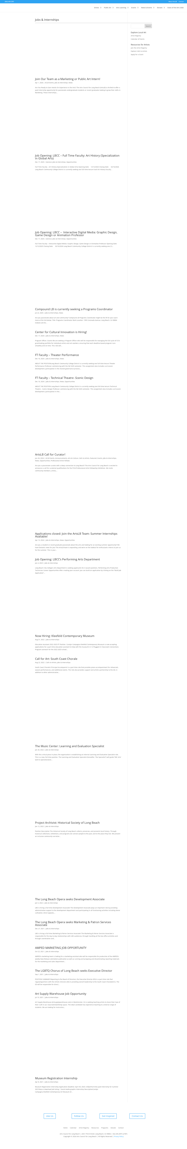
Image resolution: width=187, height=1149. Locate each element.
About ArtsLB (172, 1)
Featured (93, 458)
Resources (95, 1128)
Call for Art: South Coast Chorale (56, 659)
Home (65, 1128)
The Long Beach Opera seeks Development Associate (70, 899)
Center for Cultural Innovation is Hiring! (61, 332)
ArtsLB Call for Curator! (50, 454)
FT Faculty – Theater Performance (57, 355)
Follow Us (79, 1116)
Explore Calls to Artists (139, 51)
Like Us (49, 1116)
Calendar (73, 1128)
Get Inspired (108, 1116)
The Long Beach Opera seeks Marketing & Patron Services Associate (73, 923)
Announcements (61, 458)
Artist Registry (136, 36)
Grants (133, 8)
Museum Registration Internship (56, 1078)
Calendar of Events (137, 39)
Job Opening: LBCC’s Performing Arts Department (67, 559)
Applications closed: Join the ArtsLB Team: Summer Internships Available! (76, 535)
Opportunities (71, 162)
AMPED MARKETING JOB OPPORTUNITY (60, 948)
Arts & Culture (73, 458)
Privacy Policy (119, 1136)
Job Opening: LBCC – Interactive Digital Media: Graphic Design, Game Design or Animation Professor (76, 233)
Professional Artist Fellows (60, 461)
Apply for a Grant (137, 54)
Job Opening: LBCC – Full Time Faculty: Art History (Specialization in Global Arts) (77, 157)
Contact (181, 1)
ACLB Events (49, 83)
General (49, 162)
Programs (104, 1128)
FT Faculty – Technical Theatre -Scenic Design (64, 378)
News (71, 83)
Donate (159, 8)
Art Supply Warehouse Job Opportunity (60, 994)
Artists (96, 8)
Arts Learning (121, 8)
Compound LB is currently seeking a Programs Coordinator (74, 309)
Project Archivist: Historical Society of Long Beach (67, 823)
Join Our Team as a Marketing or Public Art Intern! (67, 79)
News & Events (146, 8)
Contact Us (137, 1116)
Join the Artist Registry (139, 48)
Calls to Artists (84, 458)
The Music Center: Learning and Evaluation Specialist (69, 746)
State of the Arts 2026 (175, 8)
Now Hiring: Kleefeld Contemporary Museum (64, 636)
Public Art (107, 8)
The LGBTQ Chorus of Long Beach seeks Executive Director (73, 971)
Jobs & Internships (61, 83)
